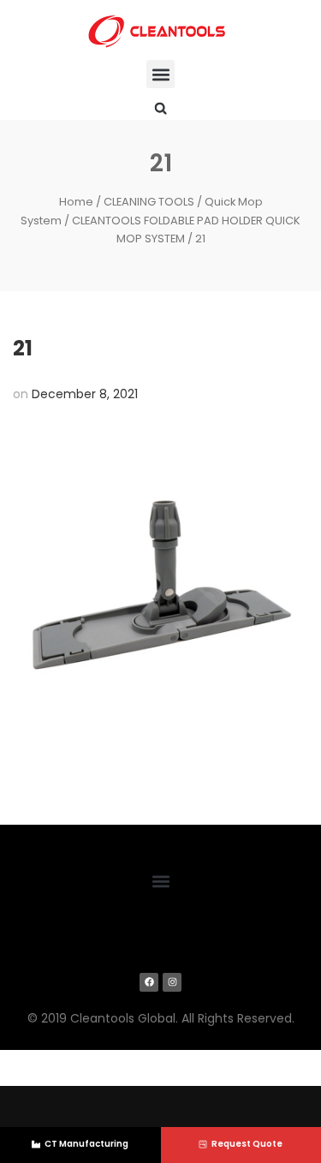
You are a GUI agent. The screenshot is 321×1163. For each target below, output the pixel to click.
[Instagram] (172, 982)
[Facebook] (149, 982)
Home (76, 202)
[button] (160, 74)
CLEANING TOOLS (149, 202)
